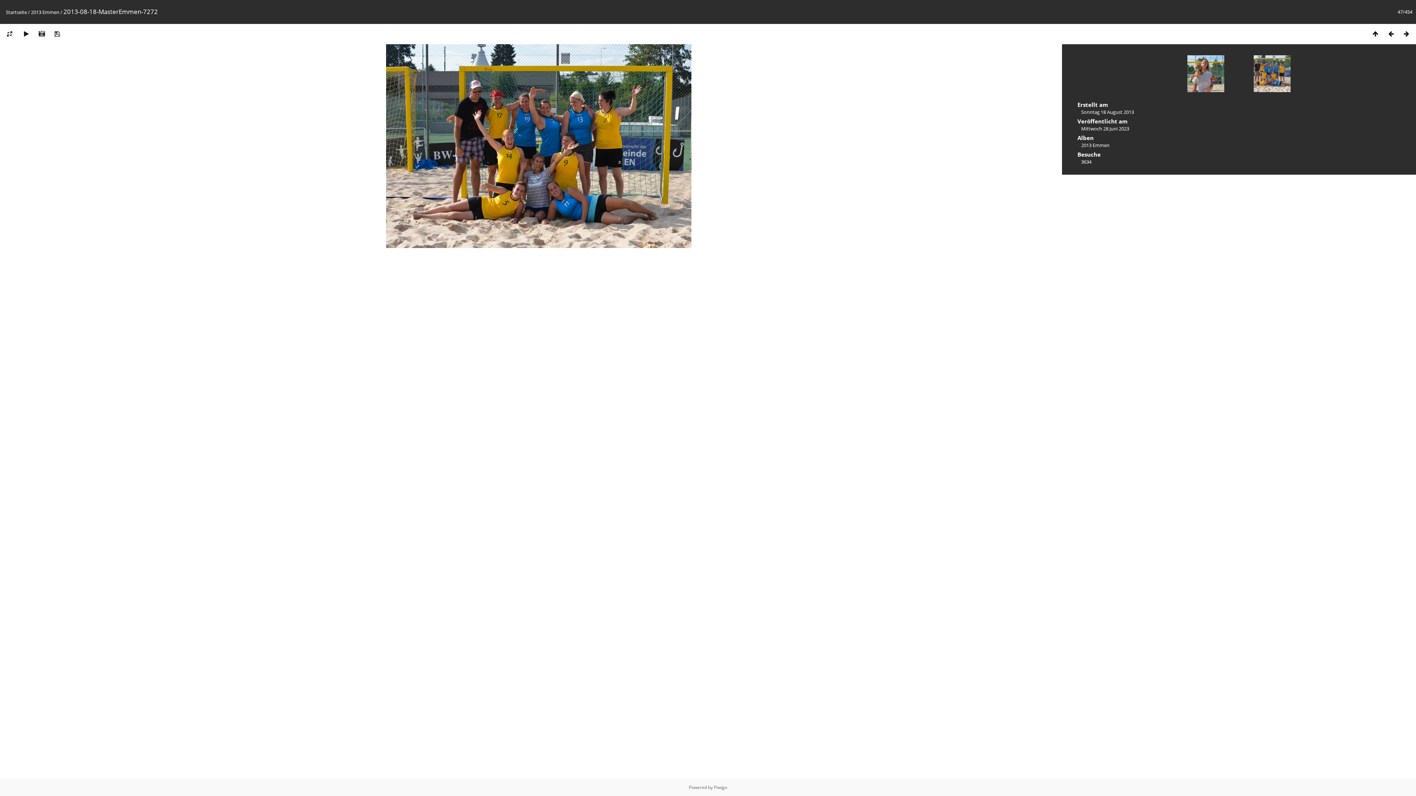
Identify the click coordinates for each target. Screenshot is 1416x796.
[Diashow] (26, 33)
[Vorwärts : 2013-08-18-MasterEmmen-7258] (1406, 33)
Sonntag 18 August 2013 (1107, 112)
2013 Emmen (45, 12)
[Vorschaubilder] (1375, 33)
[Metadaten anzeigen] (41, 33)
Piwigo (720, 787)
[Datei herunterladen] (57, 33)
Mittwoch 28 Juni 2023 (1105, 128)
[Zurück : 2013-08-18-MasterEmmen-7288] (1391, 33)
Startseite (16, 12)
